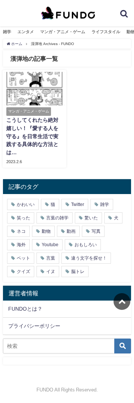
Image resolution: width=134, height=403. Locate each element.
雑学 (7, 31)
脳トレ (77, 271)
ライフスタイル (106, 31)
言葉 (50, 258)
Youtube (50, 244)
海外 (21, 244)
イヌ (50, 271)
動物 (46, 231)
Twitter (77, 204)
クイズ (23, 271)
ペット (23, 258)
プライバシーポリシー (34, 326)
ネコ (21, 231)
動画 (71, 231)
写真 (96, 231)
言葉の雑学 (57, 218)
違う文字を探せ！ (89, 258)
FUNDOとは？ (25, 308)
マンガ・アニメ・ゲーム (62, 31)
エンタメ (25, 31)
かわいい (26, 204)
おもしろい (85, 244)
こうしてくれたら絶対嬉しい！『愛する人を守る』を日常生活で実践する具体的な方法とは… (32, 136)
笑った (23, 218)
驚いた (91, 218)
